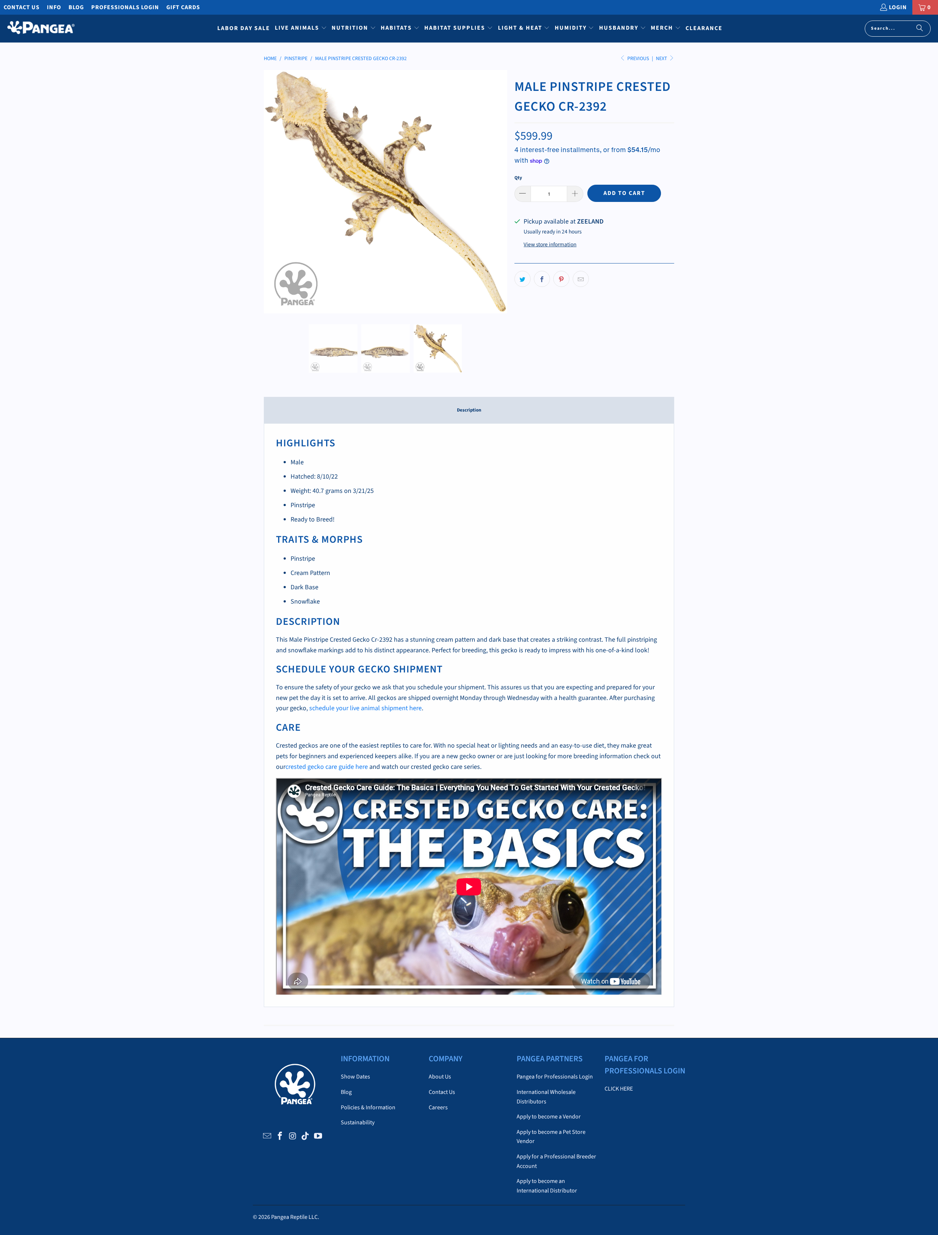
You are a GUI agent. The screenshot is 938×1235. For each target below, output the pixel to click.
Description (469, 410)
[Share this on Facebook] (542, 279)
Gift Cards (183, 7)
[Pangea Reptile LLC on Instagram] (292, 1136)
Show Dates (355, 1077)
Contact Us (22, 7)
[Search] (920, 29)
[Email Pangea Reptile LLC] (267, 1136)
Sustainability (357, 1122)
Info (54, 7)
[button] (301, 28)
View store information (550, 244)
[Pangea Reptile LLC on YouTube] (318, 1136)
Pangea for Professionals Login (555, 1077)
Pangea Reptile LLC (294, 1217)
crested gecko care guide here (326, 766)
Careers (438, 1107)
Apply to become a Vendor (549, 1117)
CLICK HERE (619, 1089)
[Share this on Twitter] (522, 279)
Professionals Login (125, 7)
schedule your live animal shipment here (365, 708)
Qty (518, 177)
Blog (76, 7)
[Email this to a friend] (581, 279)
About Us (440, 1077)
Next (662, 58)
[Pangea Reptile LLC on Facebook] (279, 1136)
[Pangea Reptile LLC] (41, 28)
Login (898, 7)
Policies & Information (368, 1107)
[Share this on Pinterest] (561, 279)
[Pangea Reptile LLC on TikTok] (305, 1136)
